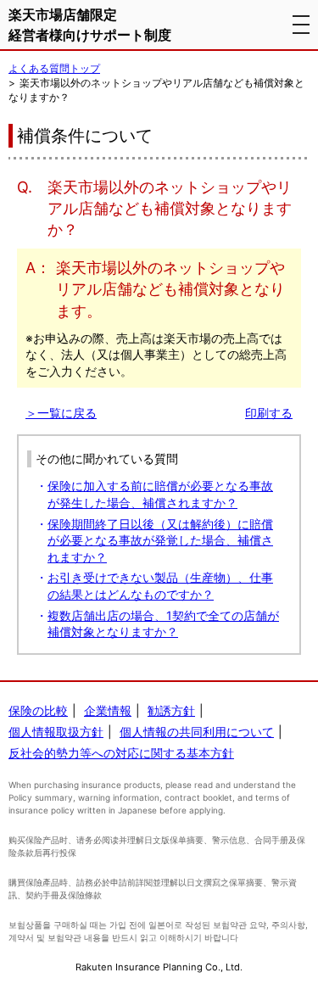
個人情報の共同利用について (197, 731)
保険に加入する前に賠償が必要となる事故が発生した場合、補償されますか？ (160, 494)
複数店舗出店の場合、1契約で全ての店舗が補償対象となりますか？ (163, 624)
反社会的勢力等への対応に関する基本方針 (121, 753)
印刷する (269, 412)
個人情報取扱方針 (55, 731)
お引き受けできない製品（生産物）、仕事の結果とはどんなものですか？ (160, 585)
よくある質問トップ (54, 68)
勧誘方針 (171, 710)
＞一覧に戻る (61, 412)
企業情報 (107, 710)
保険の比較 (38, 710)
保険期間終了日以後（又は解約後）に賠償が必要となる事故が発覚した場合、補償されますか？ (160, 540)
